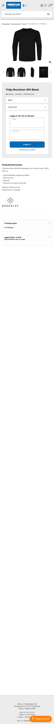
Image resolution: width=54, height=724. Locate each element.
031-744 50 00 (28, 712)
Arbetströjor (16, 24)
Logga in (27, 144)
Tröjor (24, 24)
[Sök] (48, 14)
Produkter (6, 24)
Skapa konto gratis (27, 149)
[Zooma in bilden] (49, 61)
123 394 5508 (30, 715)
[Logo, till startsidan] (13, 5)
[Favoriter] (45, 5)
